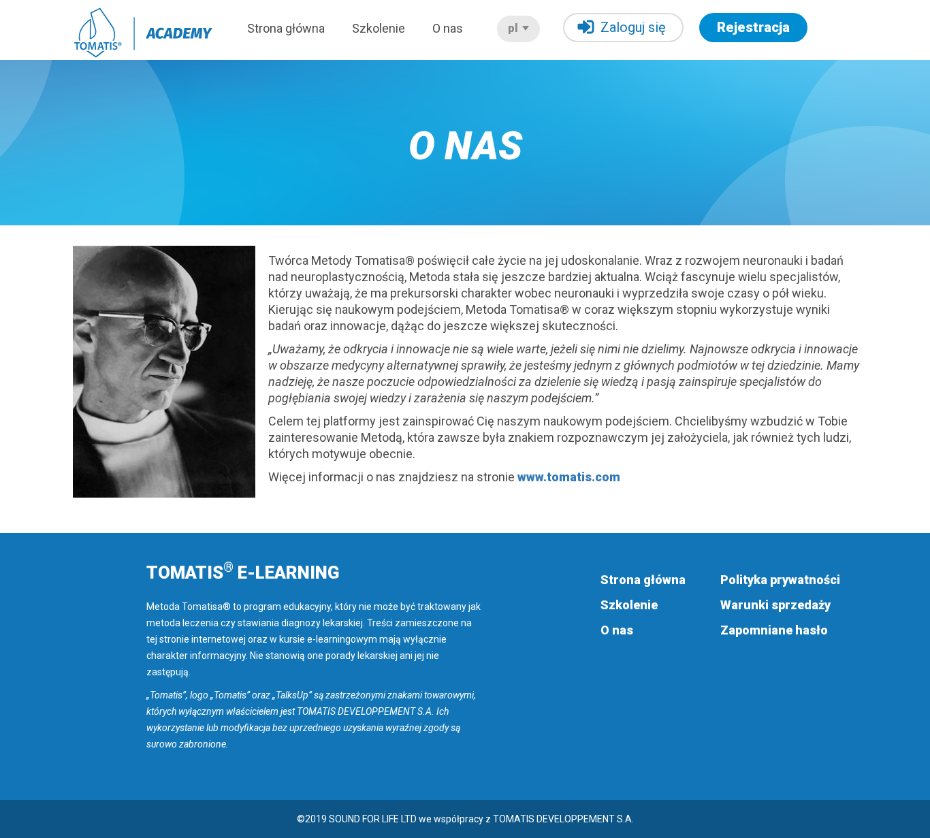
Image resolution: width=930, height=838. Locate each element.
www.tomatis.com (568, 477)
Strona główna (286, 28)
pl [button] (514, 28)
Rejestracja (753, 27)
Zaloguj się (633, 27)
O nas (447, 28)
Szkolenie (378, 28)
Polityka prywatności (780, 580)
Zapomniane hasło (774, 630)
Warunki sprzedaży (775, 605)
